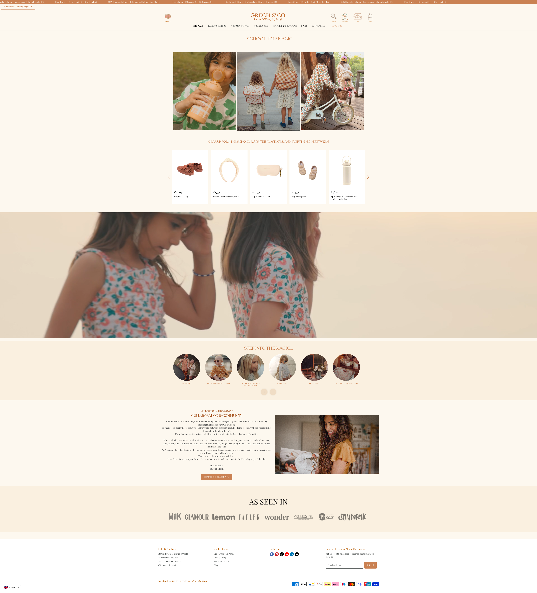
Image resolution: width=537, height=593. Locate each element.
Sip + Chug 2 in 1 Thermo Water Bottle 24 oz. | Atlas (344, 197)
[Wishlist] (167, 12)
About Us (337, 25)
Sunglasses (319, 25)
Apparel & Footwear (285, 25)
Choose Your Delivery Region (17, 6)
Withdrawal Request (167, 565)
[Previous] (169, 177)
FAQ (216, 565)
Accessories (261, 25)
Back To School (217, 25)
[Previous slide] (264, 392)
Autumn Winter (240, 25)
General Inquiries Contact (169, 561)
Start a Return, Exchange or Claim (173, 553)
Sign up (371, 565)
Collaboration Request (168, 557)
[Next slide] (273, 392)
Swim (304, 25)
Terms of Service (221, 561)
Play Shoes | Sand (299, 196)
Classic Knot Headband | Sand (226, 196)
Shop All (198, 25)
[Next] (368, 177)
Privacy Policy (220, 557)
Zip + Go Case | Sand (261, 196)
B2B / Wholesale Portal (224, 553)
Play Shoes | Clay (181, 196)
